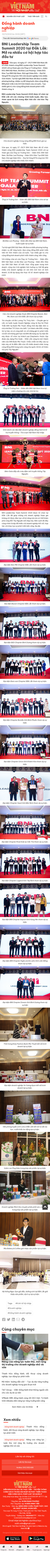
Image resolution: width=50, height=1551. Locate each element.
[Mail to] (18, 1319)
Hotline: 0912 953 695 (25, 1467)
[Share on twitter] (8, 1319)
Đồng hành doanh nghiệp (18, 25)
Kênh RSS (24, 1528)
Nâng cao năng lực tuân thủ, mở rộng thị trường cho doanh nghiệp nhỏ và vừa (24, 1364)
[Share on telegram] (23, 1319)
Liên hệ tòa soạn (25, 1462)
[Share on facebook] (4, 1319)
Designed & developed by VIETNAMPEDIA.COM (19, 1533)
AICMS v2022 (42, 1533)
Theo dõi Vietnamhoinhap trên (14, 38)
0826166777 (31, 1515)
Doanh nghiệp (15, 1308)
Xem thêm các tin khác (22, 1407)
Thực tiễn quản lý (35, 16)
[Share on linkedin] (13, 1319)
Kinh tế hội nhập (24, 1303)
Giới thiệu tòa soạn (25, 1473)
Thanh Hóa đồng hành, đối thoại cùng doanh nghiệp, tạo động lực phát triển (23, 1429)
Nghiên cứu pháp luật (16, 16)
